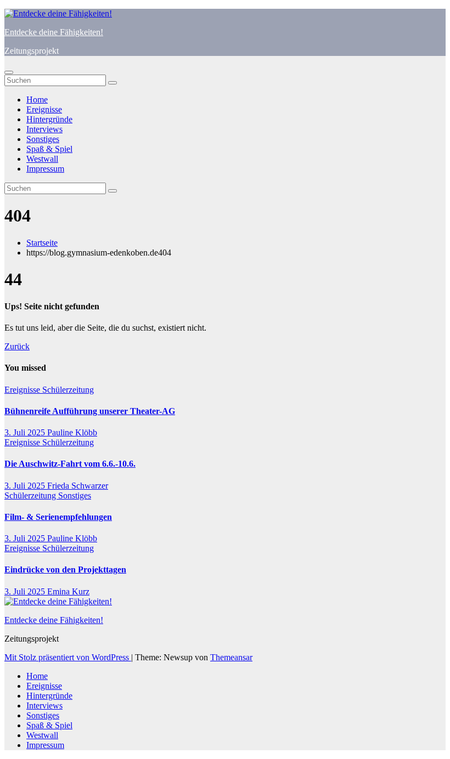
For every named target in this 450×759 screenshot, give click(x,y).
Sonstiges (42, 139)
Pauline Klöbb (72, 432)
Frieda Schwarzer (77, 485)
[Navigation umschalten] (8, 72)
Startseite (42, 242)
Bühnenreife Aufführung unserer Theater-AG (89, 411)
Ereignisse (44, 109)
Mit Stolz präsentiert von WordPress (67, 657)
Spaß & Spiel (49, 149)
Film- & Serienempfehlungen (58, 517)
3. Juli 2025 (25, 432)
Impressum (45, 168)
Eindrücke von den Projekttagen (65, 569)
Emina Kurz (68, 591)
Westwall (42, 158)
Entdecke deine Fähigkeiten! (53, 32)
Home (37, 99)
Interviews (44, 129)
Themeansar (231, 657)
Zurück (17, 346)
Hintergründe (49, 119)
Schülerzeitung (68, 389)
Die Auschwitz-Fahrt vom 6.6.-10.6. (70, 463)
